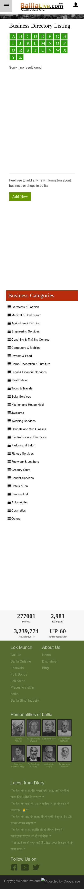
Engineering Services (25, 331)
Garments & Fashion (25, 307)
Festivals (17, 667)
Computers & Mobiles (25, 347)
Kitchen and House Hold (27, 404)
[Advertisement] (42, 127)
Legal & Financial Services (29, 372)
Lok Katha (18, 680)
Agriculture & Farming (25, 323)
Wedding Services (23, 421)
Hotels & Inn (19, 486)
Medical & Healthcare (25, 315)
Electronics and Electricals (29, 437)
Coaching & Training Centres (30, 339)
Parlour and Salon (23, 445)
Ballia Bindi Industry (25, 700)
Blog (45, 667)
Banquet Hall (19, 494)
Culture (16, 654)
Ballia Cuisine (21, 661)
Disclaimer (49, 661)
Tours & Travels (21, 388)
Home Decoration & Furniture (30, 364)
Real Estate (19, 380)
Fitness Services (22, 453)
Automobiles (19, 502)
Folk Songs (19, 674)
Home (46, 654)
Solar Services (21, 396)
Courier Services (22, 478)
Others (16, 518)
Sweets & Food (21, 355)
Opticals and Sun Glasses (28, 429)
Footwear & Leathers (25, 461)
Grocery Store (20, 469)
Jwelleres (17, 412)
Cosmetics (18, 510)
